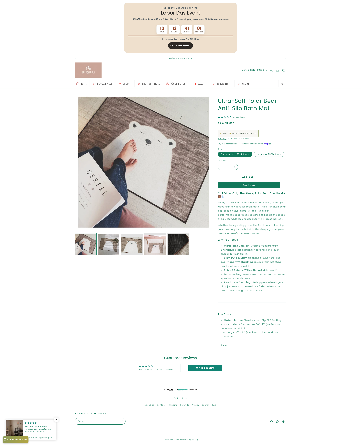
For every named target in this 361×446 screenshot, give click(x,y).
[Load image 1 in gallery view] (85, 244)
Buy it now (249, 185)
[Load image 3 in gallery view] (132, 244)
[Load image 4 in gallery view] (155, 244)
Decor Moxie (175, 439)
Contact (161, 405)
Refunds (184, 405)
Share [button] (224, 345)
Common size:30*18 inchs (235, 154)
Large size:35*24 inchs (269, 154)
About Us (149, 405)
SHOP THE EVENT (180, 45)
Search (206, 405)
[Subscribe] (122, 421)
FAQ (214, 405)
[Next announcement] (285, 58)
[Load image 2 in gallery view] (109, 244)
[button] (271, 70)
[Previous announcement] (76, 58)
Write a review (205, 368)
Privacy (195, 405)
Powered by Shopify (189, 439)
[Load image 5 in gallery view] (178, 244)
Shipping (222, 138)
